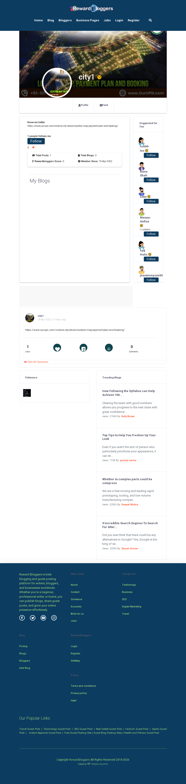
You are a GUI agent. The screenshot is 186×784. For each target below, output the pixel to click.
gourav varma (128, 460)
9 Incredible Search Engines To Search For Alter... (130, 525)
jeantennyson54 (146, 275)
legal (73, 700)
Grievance (76, 599)
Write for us (77, 613)
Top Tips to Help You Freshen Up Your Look (129, 437)
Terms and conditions (83, 685)
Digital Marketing (131, 606)
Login (119, 20)
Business (127, 592)
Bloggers (65, 20)
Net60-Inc (144, 148)
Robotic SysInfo (99, 764)
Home (38, 20)
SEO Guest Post (83, 728)
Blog (50, 20)
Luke (143, 196)
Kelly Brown (128, 416)
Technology (129, 584)
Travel (125, 613)
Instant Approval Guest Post (45, 732)
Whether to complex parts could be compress (127, 481)
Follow (36, 141)
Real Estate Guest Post (109, 728)
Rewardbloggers (79, 759)
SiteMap (75, 660)
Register (134, 20)
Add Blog (24, 668)
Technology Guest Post (57, 728)
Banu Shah (143, 173)
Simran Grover (129, 548)
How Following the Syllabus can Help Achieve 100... (128, 393)
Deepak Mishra (129, 504)
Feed (105, 105)
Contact (75, 592)
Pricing (23, 646)
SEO (124, 599)
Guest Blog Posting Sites (107, 732)
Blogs (22, 653)
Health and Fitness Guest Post (141, 732)
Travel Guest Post (29, 728)
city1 (41, 315)
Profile (84, 105)
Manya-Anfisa (145, 219)
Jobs (107, 20)
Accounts (76, 606)
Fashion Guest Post (136, 728)
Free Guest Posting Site (77, 732)
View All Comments (37, 361)
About (74, 584)
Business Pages (87, 20)
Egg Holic (144, 252)
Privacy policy (79, 693)
